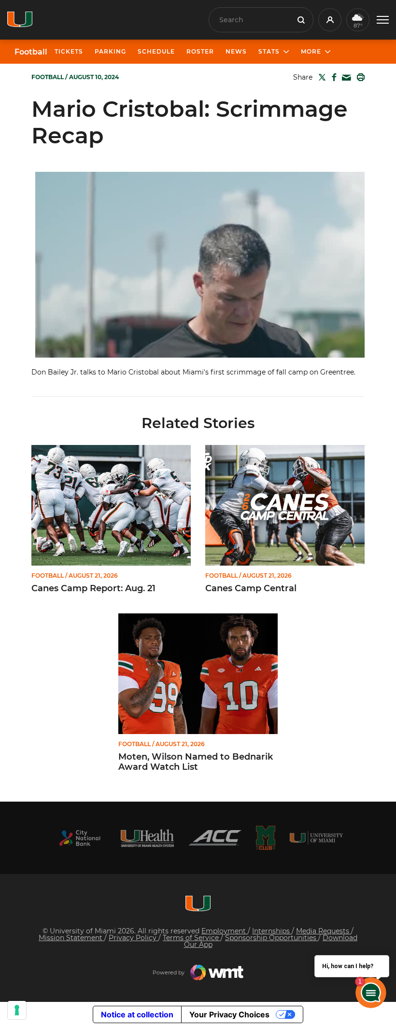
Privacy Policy (133, 937)
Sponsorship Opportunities (271, 937)
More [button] (311, 51)
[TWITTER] (320, 77)
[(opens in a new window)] (79, 838)
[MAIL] (344, 78)
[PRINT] (359, 77)
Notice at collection (137, 1014)
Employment (224, 931)
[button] (383, 20)
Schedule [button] (156, 51)
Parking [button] (110, 51)
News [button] (236, 51)
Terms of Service (192, 937)
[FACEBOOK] (332, 77)
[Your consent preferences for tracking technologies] (17, 1010)
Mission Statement (71, 937)
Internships (272, 931)
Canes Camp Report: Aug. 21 (93, 588)
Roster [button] (200, 51)
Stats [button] (269, 51)
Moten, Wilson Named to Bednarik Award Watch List (195, 762)
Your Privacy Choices (229, 1014)
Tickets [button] (69, 51)
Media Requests (323, 931)
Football (30, 52)
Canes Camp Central (251, 588)
